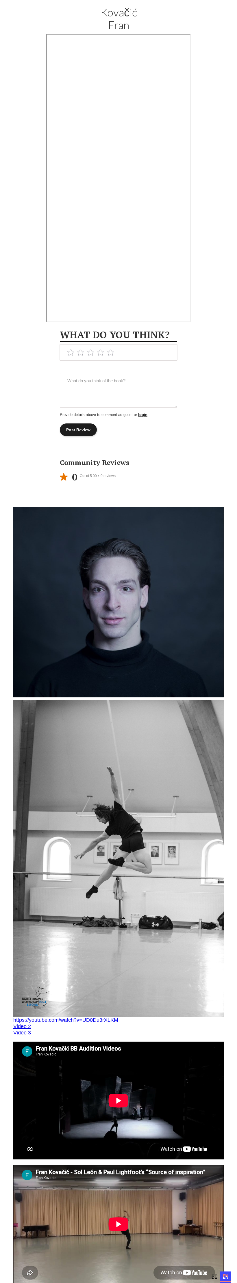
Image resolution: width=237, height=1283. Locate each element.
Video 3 (22, 1033)
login (142, 414)
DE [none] (214, 1275)
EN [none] (225, 1275)
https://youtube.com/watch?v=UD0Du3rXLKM (65, 1020)
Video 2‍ (22, 1026)
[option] (214, 1276)
